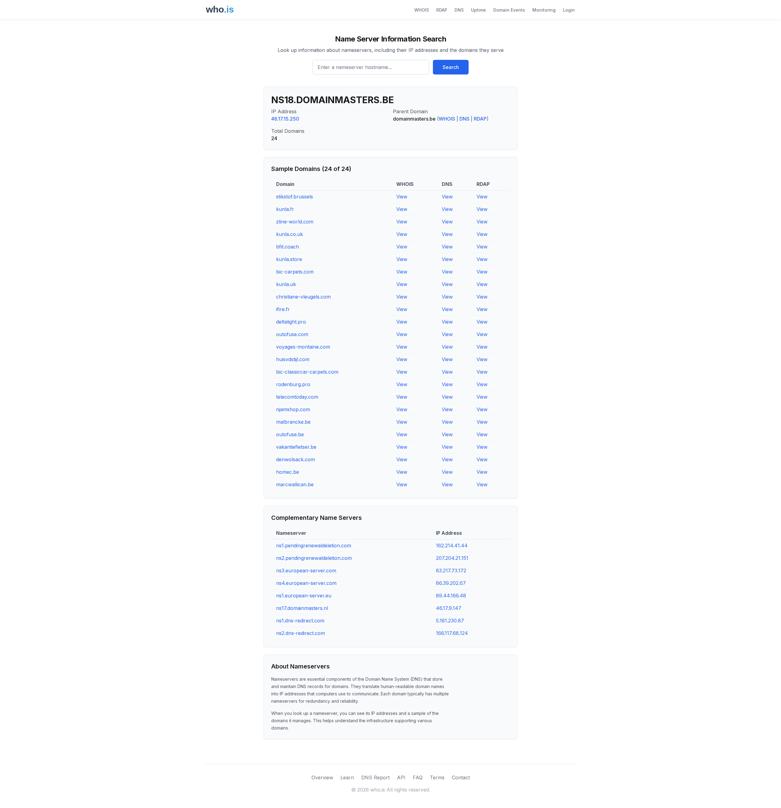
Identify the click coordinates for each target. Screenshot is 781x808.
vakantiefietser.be (296, 447)
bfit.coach (287, 247)
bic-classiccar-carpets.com (307, 372)
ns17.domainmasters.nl (302, 608)
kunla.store (289, 259)
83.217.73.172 (451, 570)
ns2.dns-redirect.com (300, 633)
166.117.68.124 (452, 633)
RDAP (441, 10)
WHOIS (421, 10)
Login (569, 10)
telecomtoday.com (297, 397)
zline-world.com (294, 222)
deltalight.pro (291, 322)
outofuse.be (290, 434)
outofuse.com (292, 334)
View (401, 197)
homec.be (287, 472)
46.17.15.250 (285, 119)
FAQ (418, 777)
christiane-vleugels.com (303, 297)
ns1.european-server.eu (303, 595)
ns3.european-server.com (306, 570)
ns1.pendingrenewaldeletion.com (313, 545)
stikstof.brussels (294, 197)
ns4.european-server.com (306, 583)
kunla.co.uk (289, 234)
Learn (347, 777)
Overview (322, 777)
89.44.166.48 (451, 595)
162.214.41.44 (452, 545)
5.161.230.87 (450, 621)
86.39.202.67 (451, 583)
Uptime (478, 10)
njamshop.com (293, 409)
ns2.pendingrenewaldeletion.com (314, 558)
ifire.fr (283, 309)
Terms (437, 777)
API (401, 777)
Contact (461, 777)
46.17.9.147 (448, 608)
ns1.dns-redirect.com (300, 621)
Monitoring (544, 10)
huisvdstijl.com (292, 359)
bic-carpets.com (295, 272)
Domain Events (509, 10)
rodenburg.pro (293, 384)
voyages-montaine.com (303, 347)
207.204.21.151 (452, 558)
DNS (459, 10)
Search (451, 67)
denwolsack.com (295, 459)
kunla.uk (286, 284)
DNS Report (375, 777)
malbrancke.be (293, 422)
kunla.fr (285, 209)
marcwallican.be (295, 484)
